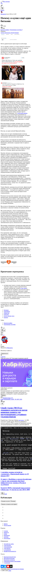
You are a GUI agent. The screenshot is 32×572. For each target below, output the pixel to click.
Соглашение (7, 550)
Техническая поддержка (17, 569)
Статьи (6, 531)
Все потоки (6, 1)
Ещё (6, 494)
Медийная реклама (9, 558)
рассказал (21, 420)
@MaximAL (9, 347)
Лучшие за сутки (5, 501)
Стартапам (7, 562)
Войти (6, 524)
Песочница (7, 538)
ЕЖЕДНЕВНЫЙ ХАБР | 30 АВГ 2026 (11, 399)
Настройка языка (5, 569)
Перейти (3, 395)
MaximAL (3, 14)
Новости (6, 532)
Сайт (2, 356)
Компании (7, 535)
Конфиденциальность (10, 551)
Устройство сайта (9, 544)
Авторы (6, 537)
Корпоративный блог (10, 557)
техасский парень (22, 113)
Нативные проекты (9, 560)
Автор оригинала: (10, 32)
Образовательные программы (12, 561)
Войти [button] (2, 10)
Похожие (13, 501)
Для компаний (8, 547)
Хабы (5, 534)
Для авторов (7, 545)
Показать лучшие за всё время (9, 504)
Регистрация (7, 525)
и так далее (23, 288)
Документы (7, 548)
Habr (9, 570)
